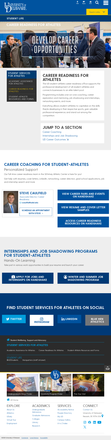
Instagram (41, 321)
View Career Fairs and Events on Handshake (83, 195)
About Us (10, 409)
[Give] (90, 2)
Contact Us (87, 409)
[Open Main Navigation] (105, 3)
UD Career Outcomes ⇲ (56, 139)
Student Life (15, 18)
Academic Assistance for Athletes (21, 82)
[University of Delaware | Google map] (102, 416)
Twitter (15, 318)
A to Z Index (63, 423)
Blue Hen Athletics (97, 320)
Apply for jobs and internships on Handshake (28, 278)
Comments (25, 438)
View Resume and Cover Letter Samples (83, 208)
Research (36, 426)
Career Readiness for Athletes (51, 350)
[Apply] (84, 2)
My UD (60, 416)
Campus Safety (64, 420)
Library (35, 422)
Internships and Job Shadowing (60, 135)
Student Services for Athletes (19, 74)
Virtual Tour (11, 420)
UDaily (9, 416)
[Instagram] (85, 423)
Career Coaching (52, 131)
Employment (12, 423)
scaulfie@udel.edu (30, 202)
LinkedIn (71, 318)
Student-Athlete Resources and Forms (21, 97)
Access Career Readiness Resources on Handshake (83, 222)
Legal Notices (34, 438)
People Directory (65, 413)
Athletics (10, 413)
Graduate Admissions (41, 415)
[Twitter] (85, 427)
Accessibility (44, 438)
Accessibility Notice (66, 409)
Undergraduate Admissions (38, 410)
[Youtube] (99, 423)
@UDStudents (12, 360)
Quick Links (94, 12)
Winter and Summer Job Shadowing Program (85, 278)
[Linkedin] (94, 423)
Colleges (36, 419)
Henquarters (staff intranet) (33, 360)
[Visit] (77, 2)
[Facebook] (90, 423)
